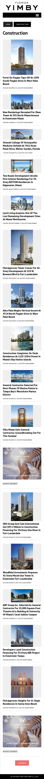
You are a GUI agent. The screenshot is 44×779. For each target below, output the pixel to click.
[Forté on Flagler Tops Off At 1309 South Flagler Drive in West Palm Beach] (22, 73)
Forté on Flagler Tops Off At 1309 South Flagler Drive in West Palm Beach (21, 81)
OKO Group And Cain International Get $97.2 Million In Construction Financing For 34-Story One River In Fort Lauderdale (21, 528)
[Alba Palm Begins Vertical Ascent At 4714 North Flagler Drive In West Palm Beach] (22, 306)
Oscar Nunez (28, 88)
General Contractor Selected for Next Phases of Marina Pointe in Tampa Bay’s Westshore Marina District (20, 390)
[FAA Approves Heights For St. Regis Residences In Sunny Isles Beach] (22, 696)
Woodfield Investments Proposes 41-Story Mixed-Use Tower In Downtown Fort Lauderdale (20, 575)
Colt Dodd (28, 153)
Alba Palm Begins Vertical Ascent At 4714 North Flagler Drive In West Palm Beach (22, 313)
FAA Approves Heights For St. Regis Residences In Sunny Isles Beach (21, 702)
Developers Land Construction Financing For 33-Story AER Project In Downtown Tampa (21, 652)
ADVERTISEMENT (10, 483)
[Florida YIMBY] (22, 6)
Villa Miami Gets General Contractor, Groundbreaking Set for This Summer (22, 433)
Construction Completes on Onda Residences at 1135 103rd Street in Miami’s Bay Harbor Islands (21, 356)
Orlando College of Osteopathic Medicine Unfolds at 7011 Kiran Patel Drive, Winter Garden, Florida (21, 145)
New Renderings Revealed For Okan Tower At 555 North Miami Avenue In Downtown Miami (22, 115)
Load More (22, 763)
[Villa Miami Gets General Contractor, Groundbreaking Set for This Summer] (22, 425)
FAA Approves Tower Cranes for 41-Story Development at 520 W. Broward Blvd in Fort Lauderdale (21, 271)
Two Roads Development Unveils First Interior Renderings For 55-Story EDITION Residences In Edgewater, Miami (20, 180)
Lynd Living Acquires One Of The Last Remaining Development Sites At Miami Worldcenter (21, 216)
